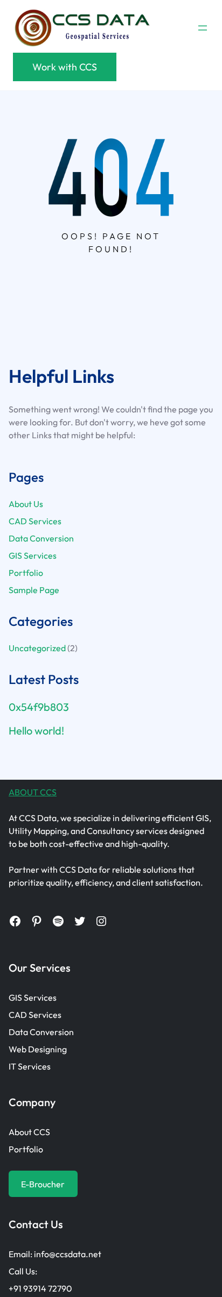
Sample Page (34, 590)
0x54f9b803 (39, 707)
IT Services (30, 1066)
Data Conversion (41, 538)
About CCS (29, 1132)
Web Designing (38, 1049)
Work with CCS (64, 67)
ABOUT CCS (33, 792)
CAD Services (35, 521)
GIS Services (33, 555)
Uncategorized (37, 648)
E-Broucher (43, 1184)
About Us (26, 503)
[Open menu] (202, 28)
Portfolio (26, 572)
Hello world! (36, 730)
